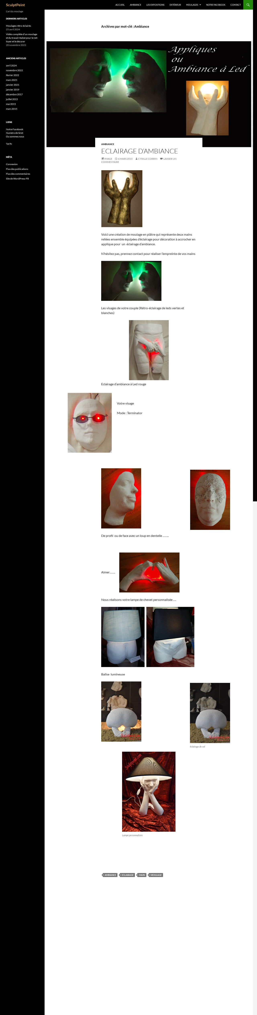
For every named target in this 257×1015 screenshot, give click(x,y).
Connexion (12, 164)
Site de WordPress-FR (17, 178)
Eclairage (128, 875)
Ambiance (135, 4)
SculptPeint (15, 5)
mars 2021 (11, 79)
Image (108, 158)
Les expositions (155, 4)
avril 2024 (11, 65)
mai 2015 (11, 103)
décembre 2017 (14, 94)
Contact (235, 4)
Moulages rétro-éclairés (18, 25)
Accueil (120, 4)
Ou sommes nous (15, 136)
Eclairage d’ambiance (139, 151)
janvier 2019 (12, 89)
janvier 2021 (12, 84)
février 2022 (12, 75)
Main (142, 875)
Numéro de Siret (14, 132)
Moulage (156, 875)
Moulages (192, 4)
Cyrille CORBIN (147, 158)
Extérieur (175, 4)
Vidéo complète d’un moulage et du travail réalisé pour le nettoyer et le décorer (22, 38)
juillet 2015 (12, 99)
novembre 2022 (14, 70)
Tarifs (9, 143)
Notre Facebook (215, 4)
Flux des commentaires (18, 173)
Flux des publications (17, 168)
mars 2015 (11, 108)
